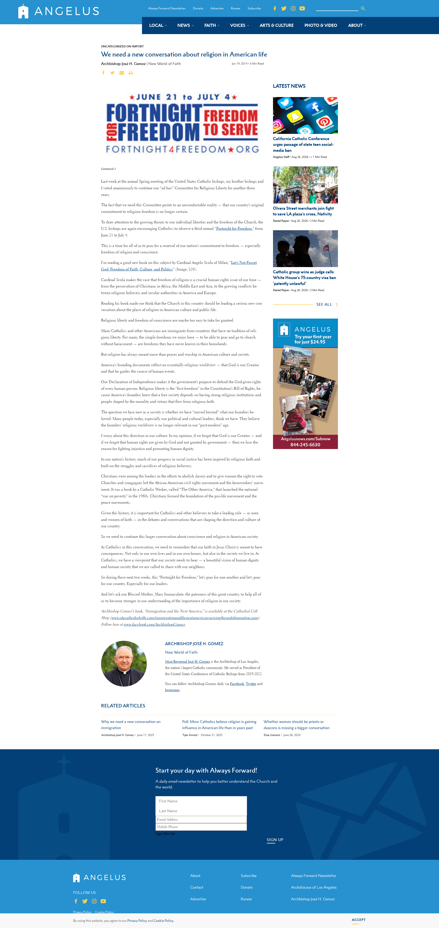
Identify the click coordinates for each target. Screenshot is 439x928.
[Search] (363, 8)
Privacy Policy (137, 920)
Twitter (251, 684)
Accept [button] (359, 920)
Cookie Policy (104, 912)
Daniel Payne (281, 220)
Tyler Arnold (189, 735)
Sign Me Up (165, 833)
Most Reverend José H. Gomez (187, 661)
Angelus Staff (281, 157)
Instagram (172, 690)
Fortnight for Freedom (234, 228)
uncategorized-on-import (122, 46)
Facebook (237, 684)
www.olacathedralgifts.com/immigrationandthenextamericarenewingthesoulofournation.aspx (184, 617)
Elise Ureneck (272, 735)
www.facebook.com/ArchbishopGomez (154, 624)
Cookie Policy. (164, 920)
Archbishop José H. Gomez (123, 63)
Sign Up (275, 840)
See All (324, 304)
